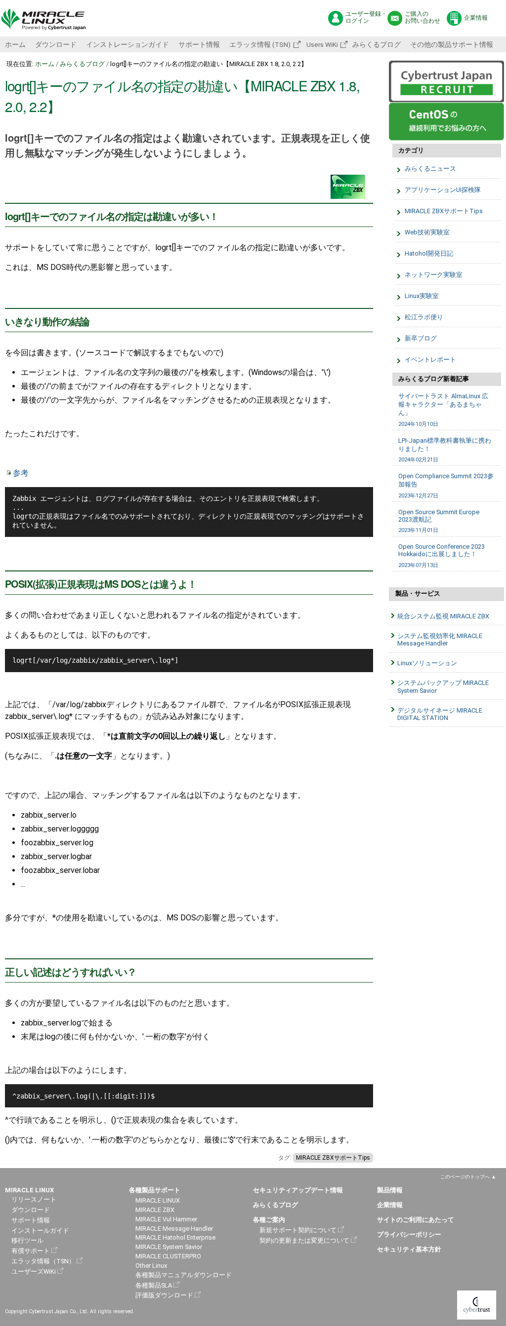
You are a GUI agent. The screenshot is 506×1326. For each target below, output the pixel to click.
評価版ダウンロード (164, 1295)
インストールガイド (40, 1230)
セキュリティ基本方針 (409, 1249)
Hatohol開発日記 (429, 253)
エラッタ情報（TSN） (43, 1261)
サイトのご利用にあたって (415, 1219)
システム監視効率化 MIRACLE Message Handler (439, 639)
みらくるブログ (376, 44)
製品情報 (390, 1190)
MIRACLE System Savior (168, 1246)
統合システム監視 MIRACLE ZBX (443, 616)
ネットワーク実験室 (434, 274)
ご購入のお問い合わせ (422, 17)
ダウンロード (56, 44)
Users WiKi (321, 44)
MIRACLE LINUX (157, 1200)
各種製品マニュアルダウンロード (183, 1275)
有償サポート (30, 1250)
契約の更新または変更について (304, 1240)
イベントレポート (430, 359)
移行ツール (27, 1240)
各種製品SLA (153, 1285)
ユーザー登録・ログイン (366, 17)
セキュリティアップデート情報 (298, 1190)
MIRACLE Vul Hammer (166, 1219)
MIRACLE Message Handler (174, 1228)
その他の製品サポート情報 (451, 44)
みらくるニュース (430, 168)
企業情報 (476, 17)
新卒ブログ (421, 338)
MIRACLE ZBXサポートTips (333, 1157)
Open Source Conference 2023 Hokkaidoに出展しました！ (441, 555)
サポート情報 (199, 44)
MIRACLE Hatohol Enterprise (175, 1237)
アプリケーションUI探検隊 (443, 189)
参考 (21, 473)
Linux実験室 (422, 296)
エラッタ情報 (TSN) (260, 44)
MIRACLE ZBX (154, 1209)
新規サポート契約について (298, 1230)
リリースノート (33, 1199)
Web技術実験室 (427, 232)
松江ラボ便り (424, 317)
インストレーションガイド (127, 44)
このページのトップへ (465, 1177)
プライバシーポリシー (409, 1234)
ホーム (15, 44)
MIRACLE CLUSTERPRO (168, 1256)
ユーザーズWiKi (33, 1271)
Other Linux (151, 1265)
